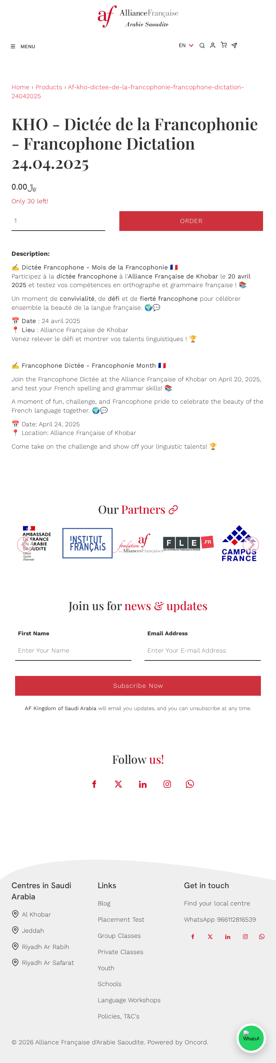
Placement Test (121, 919)
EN (182, 45)
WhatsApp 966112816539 (220, 919)
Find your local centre (217, 903)
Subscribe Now (138, 685)
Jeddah (33, 930)
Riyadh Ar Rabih (45, 946)
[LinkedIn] (143, 784)
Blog (104, 903)
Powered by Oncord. (177, 1042)
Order (191, 220)
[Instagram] (167, 784)
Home (20, 87)
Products (49, 87)
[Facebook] (94, 784)
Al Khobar (36, 914)
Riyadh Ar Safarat (48, 962)
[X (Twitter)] (118, 784)
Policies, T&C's (118, 1016)
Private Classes (120, 951)
